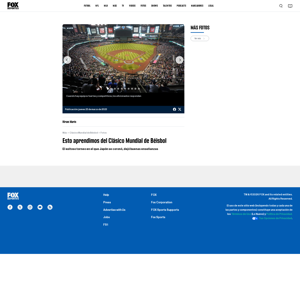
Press (107, 202)
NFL (97, 5)
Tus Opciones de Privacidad (275, 218)
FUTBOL (87, 5)
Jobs (106, 217)
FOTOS (143, 5)
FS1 (105, 224)
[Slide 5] (122, 88)
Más (64, 133)
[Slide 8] (132, 88)
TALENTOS (167, 5)
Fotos (103, 133)
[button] (67, 60)
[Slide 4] (118, 88)
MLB (106, 5)
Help (106, 194)
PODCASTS (181, 5)
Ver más (198, 38)
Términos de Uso (241, 214)
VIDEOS (132, 5)
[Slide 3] (115, 88)
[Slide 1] (108, 88)
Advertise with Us (114, 209)
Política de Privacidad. (279, 214)
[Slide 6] (125, 88)
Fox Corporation (161, 202)
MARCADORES (197, 5)
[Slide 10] (139, 88)
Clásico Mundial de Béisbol (84, 133)
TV (123, 5)
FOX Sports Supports (165, 209)
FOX (154, 194)
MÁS (115, 5)
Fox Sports (158, 217)
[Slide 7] (129, 88)
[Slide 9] (135, 88)
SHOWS (154, 5)
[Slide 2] (111, 88)
